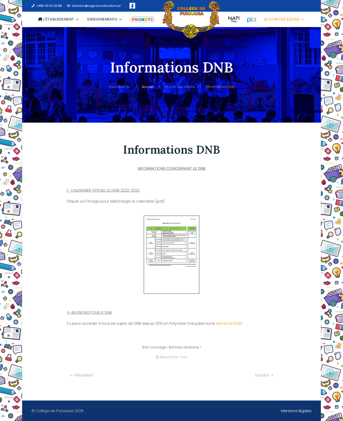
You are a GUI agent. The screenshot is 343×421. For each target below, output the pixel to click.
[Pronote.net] (142, 19)
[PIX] (251, 19)
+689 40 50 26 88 (49, 6)
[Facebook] (132, 5)
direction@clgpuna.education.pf (96, 6)
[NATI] (233, 19)
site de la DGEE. (229, 323)
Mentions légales (296, 411)
